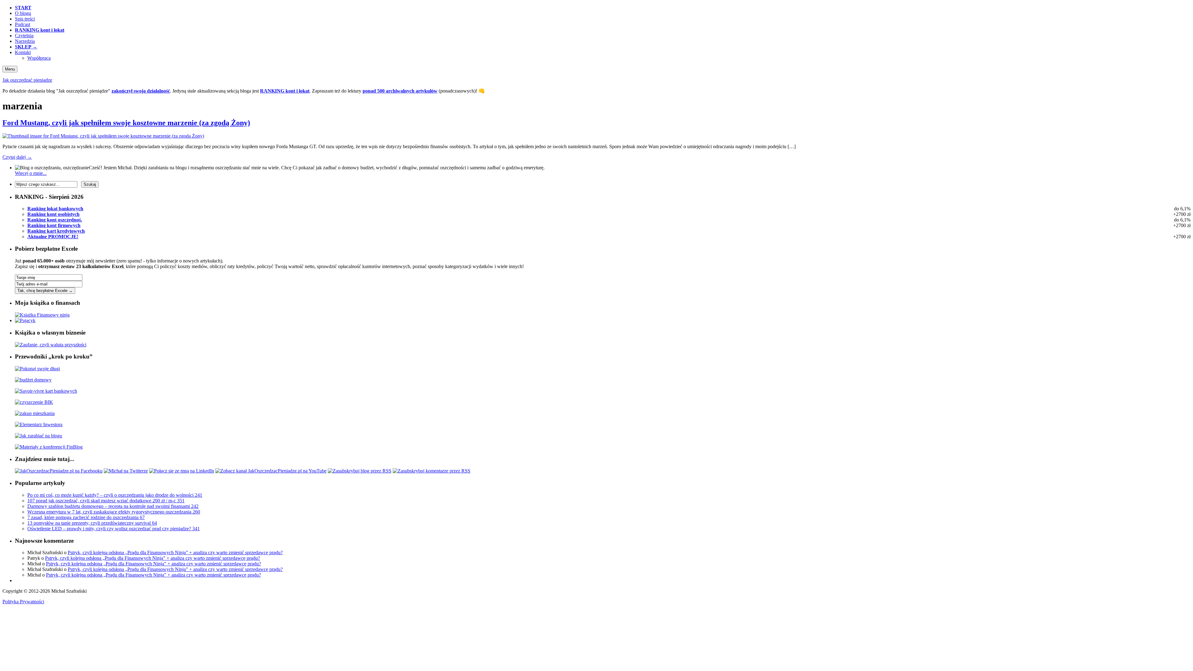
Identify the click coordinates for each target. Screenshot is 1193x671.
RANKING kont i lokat (284, 91)
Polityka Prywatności (23, 601)
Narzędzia (25, 41)
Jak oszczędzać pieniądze (27, 80)
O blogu (23, 13)
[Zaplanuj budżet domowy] (33, 379)
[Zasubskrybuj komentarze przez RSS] (431, 470)
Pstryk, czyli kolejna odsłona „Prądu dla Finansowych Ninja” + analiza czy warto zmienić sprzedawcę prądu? (175, 552)
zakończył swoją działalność (141, 91)
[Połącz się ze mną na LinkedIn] (181, 470)
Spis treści (25, 18)
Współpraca (39, 58)
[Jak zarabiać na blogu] (38, 435)
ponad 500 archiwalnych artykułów (400, 91)
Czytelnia (24, 35)
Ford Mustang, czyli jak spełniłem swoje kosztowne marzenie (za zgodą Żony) (126, 123)
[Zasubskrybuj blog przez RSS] (359, 470)
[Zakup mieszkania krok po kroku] (35, 413)
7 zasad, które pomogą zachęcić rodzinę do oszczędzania (86, 517)
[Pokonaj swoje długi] (37, 368)
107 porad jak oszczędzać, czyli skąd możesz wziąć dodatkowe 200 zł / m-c (106, 500)
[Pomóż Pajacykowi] (25, 320)
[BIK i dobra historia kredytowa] (34, 402)
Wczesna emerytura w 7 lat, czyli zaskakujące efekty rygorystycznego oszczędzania (113, 511)
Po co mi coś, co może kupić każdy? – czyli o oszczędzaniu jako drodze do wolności (114, 495)
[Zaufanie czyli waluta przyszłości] (50, 344)
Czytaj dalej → (17, 157)
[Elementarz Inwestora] (38, 424)
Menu (10, 69)
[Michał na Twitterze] (126, 470)
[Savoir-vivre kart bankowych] (46, 391)
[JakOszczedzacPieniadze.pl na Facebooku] (59, 470)
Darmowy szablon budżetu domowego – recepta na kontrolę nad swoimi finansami (113, 506)
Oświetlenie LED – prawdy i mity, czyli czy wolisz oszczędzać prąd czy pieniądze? (113, 528)
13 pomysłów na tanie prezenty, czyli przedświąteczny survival (92, 523)
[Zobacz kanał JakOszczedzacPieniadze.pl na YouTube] (271, 470)
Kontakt (23, 52)
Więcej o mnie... (31, 173)
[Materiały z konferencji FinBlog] (49, 447)
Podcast (22, 24)
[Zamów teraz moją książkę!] (42, 314)
